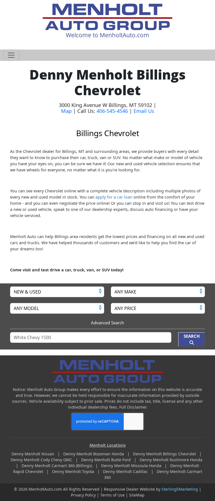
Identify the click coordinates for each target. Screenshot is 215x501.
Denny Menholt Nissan (33, 453)
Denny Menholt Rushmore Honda (172, 459)
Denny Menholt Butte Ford (106, 459)
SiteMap (136, 495)
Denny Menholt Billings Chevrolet (165, 453)
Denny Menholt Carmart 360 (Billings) (57, 465)
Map (66, 111)
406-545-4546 (112, 111)
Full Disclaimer (133, 407)
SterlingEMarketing (180, 489)
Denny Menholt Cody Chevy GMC (42, 459)
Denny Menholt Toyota (73, 471)
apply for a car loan (113, 197)
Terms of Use (112, 495)
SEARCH (192, 336)
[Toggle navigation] (11, 55)
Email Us (144, 111)
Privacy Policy (83, 495)
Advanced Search (107, 323)
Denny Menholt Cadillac (126, 471)
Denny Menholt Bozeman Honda (94, 453)
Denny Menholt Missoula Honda (131, 465)
